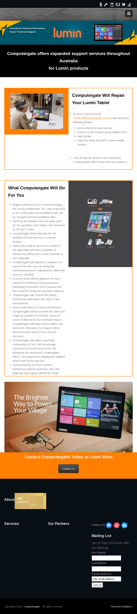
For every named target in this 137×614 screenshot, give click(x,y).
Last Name (99, 563)
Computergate (32, 606)
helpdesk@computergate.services (92, 118)
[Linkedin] (124, 525)
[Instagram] (117, 525)
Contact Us (68, 468)
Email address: (102, 573)
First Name (99, 552)
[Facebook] (109, 525)
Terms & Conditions (121, 606)
